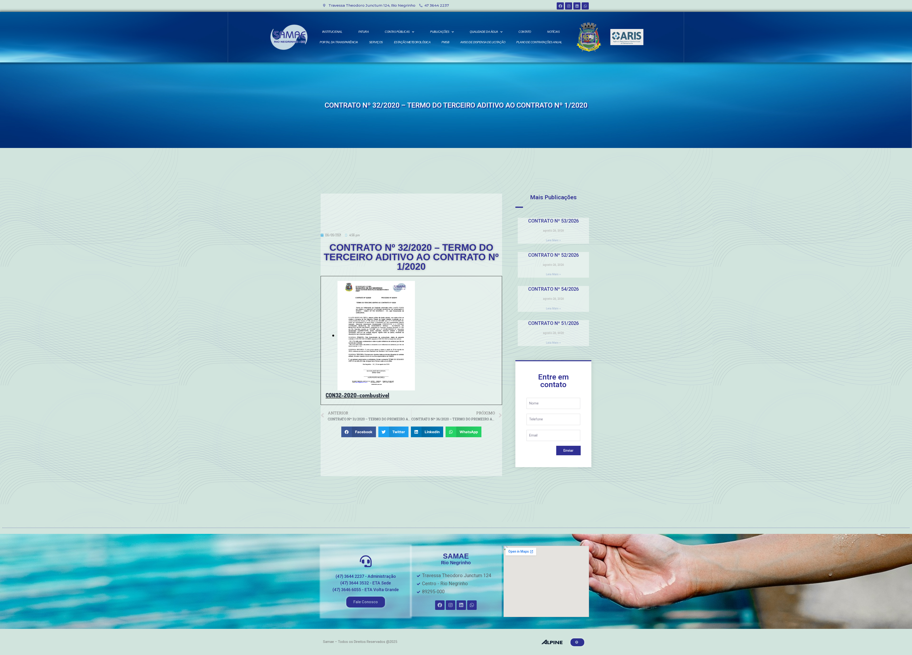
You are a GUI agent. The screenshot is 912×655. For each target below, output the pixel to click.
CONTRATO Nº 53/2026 (553, 221)
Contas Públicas (397, 31)
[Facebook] (560, 5)
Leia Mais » (553, 240)
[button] (365, 602)
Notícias (553, 31)
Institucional (332, 31)
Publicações (439, 31)
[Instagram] (568, 5)
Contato (524, 31)
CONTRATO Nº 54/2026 (553, 289)
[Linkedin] (576, 5)
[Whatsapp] (585, 5)
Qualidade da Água (484, 31)
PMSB (445, 42)
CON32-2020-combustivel (357, 395)
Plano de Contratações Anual (539, 42)
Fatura (363, 31)
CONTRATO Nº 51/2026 (553, 323)
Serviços (376, 42)
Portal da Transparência (339, 42)
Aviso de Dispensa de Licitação (482, 42)
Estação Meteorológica (412, 42)
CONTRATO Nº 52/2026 (553, 255)
